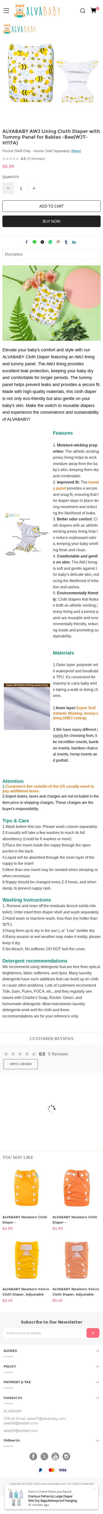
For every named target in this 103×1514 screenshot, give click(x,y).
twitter (42, 242)
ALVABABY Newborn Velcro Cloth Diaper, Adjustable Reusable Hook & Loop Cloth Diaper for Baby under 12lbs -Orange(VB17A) (76, 1292)
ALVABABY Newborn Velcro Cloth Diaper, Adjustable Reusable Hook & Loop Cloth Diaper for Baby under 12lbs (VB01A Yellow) (26, 1292)
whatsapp (50, 242)
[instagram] (67, 1456)
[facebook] (34, 1456)
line (34, 242)
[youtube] (56, 1456)
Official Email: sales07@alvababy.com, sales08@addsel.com (35, 1421)
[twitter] (45, 1456)
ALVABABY (13, 1411)
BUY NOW (51, 221)
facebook (26, 242)
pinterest (58, 242)
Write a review (21, 1064)
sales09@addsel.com (21, 1431)
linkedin (74, 242)
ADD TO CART (51, 206)
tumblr (66, 242)
